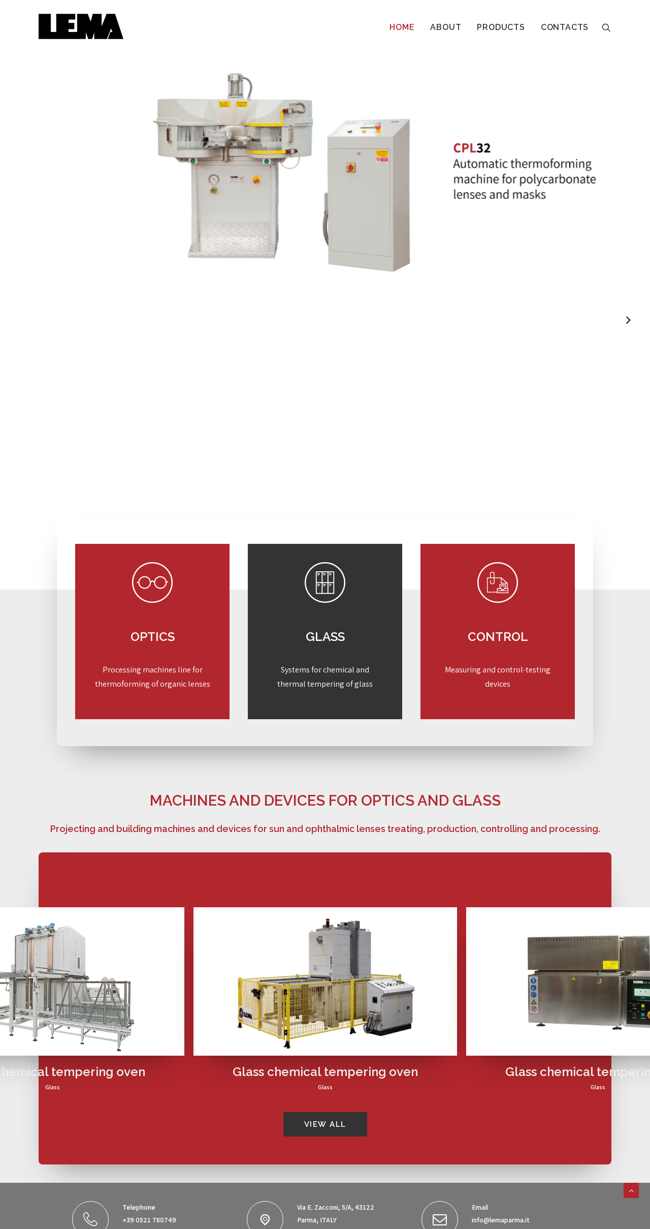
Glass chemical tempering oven (325, 1071)
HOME (401, 27)
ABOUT (445, 27)
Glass (52, 1087)
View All (325, 1124)
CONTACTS (565, 27)
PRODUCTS (501, 27)
